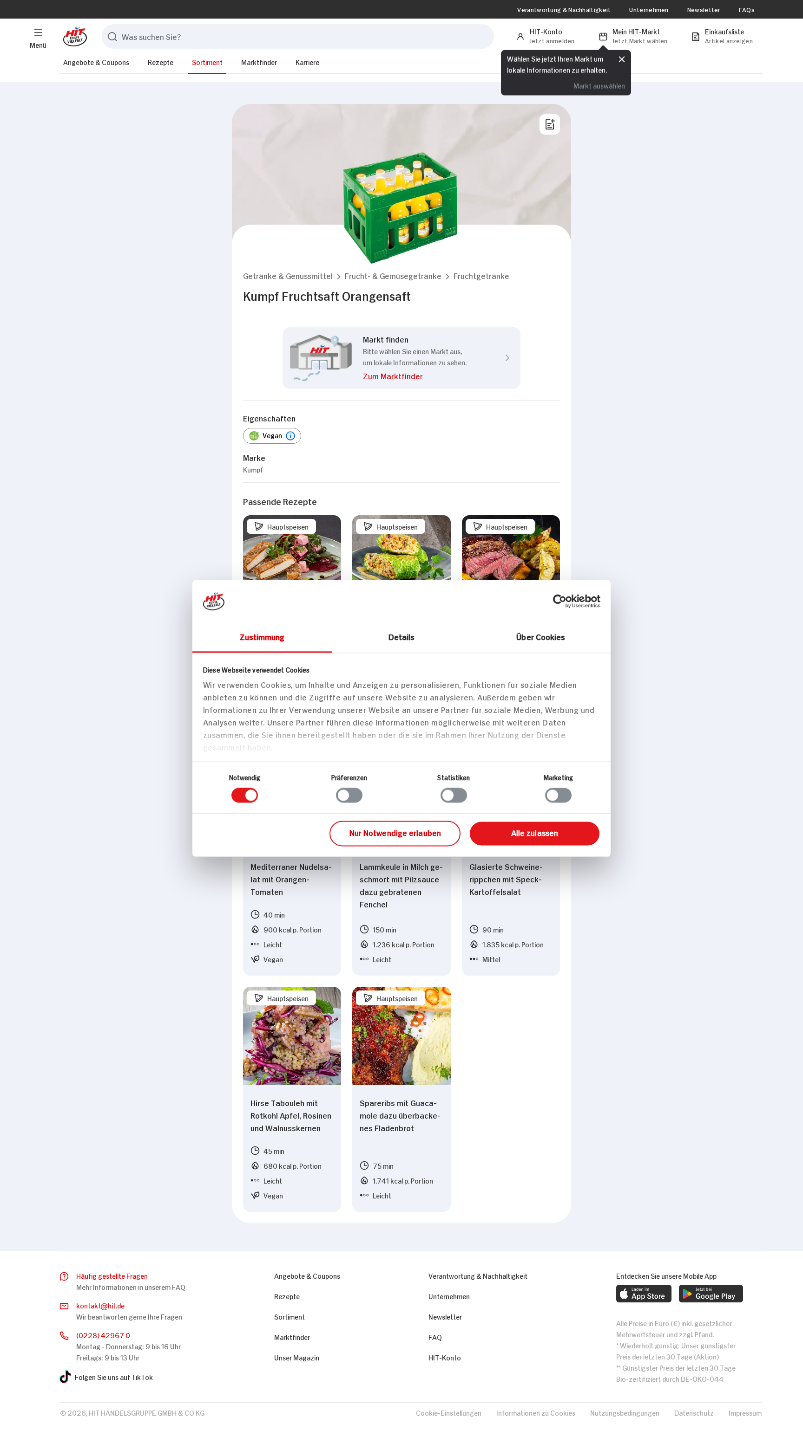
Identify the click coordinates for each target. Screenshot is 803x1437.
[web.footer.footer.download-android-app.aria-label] (711, 1293)
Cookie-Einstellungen (448, 1412)
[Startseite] (73, 36)
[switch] (349, 795)
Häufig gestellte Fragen (112, 1275)
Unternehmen (648, 9)
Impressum (745, 1412)
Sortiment (207, 61)
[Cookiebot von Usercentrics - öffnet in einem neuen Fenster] (559, 601)
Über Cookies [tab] (540, 636)
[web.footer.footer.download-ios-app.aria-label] (643, 1293)
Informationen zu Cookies (535, 1412)
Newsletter (703, 9)
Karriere (307, 61)
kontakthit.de (100, 1305)
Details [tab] (401, 636)
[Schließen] (621, 58)
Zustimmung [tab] (262, 636)
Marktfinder (259, 61)
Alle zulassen (534, 832)
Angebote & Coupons (96, 61)
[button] (288, 275)
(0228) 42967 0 (103, 1334)
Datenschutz (694, 1412)
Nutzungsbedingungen (624, 1412)
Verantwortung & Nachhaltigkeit (564, 9)
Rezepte (160, 61)
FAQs (747, 9)
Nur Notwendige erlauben (395, 832)
